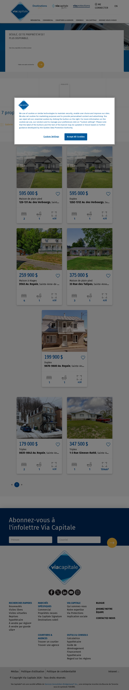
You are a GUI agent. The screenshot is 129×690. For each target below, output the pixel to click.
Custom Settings (51, 136)
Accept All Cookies (75, 136)
